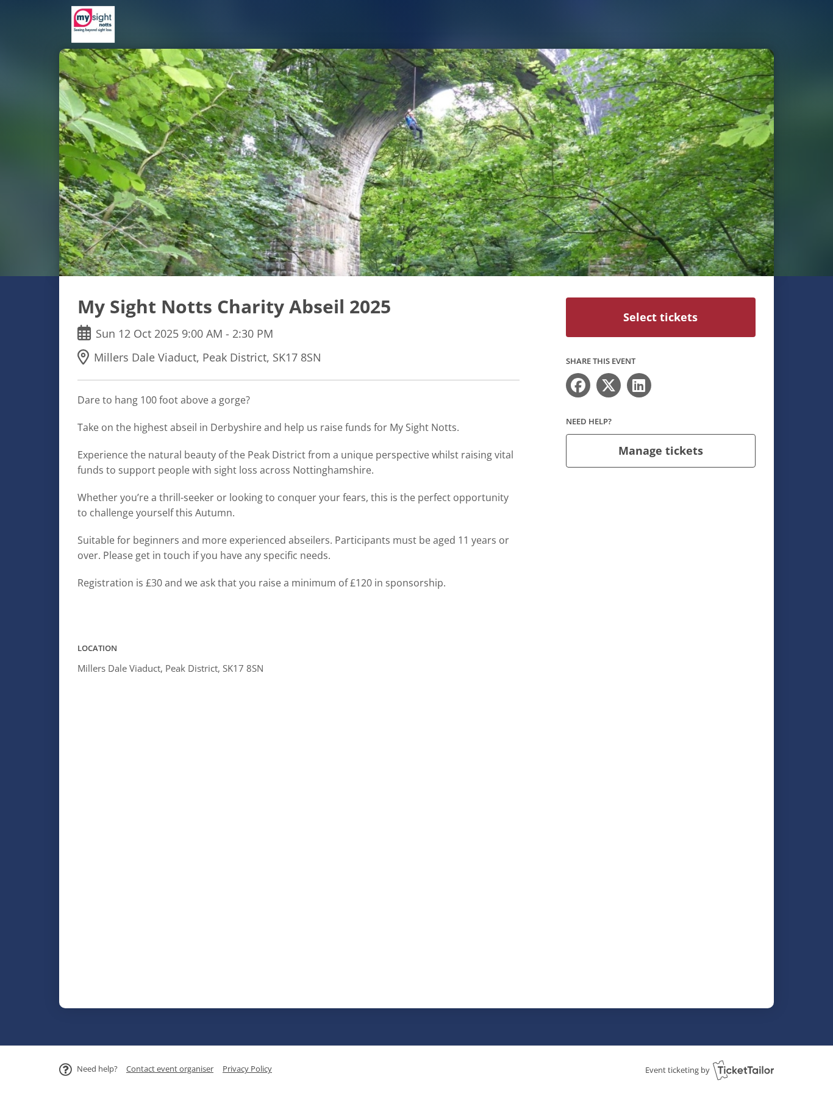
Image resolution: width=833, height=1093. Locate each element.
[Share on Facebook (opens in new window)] (578, 385)
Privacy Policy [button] (247, 1068)
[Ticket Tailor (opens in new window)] (743, 1069)
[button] (169, 1068)
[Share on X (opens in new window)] (608, 385)
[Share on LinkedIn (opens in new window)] (639, 385)
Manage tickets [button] (660, 450)
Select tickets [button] (660, 317)
